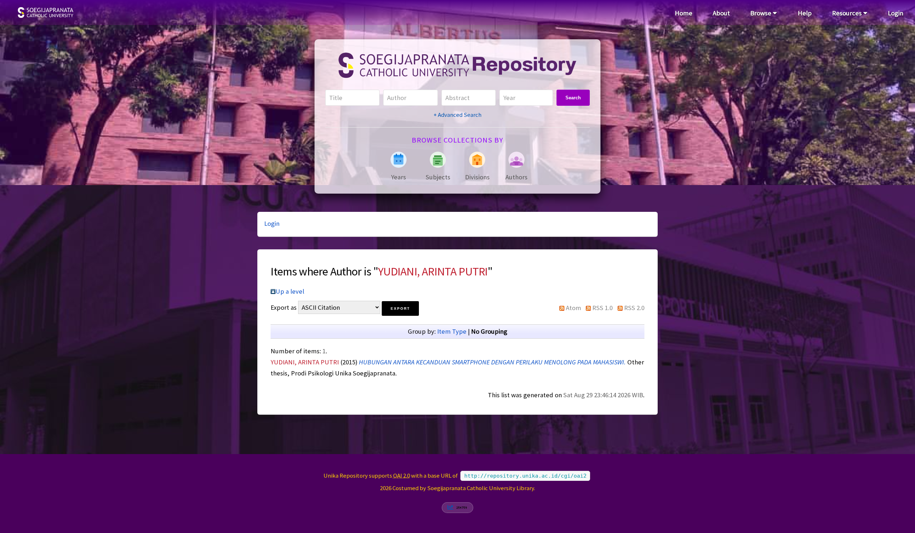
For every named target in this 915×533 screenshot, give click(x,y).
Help (805, 13)
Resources (847, 13)
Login (895, 13)
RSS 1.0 (602, 308)
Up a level (290, 291)
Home (683, 13)
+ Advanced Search (457, 115)
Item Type (451, 331)
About (721, 13)
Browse (761, 13)
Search (573, 97)
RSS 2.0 (634, 308)
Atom (573, 308)
